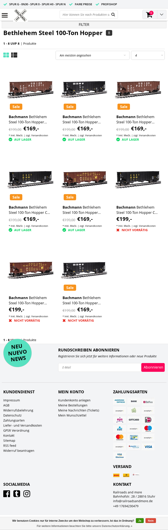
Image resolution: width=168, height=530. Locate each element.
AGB (6, 405)
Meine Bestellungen (73, 405)
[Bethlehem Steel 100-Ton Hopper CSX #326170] (138, 179)
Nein (151, 520)
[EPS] (119, 420)
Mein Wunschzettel (72, 415)
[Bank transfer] (133, 402)
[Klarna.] (133, 429)
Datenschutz (12, 415)
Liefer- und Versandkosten (22, 425)
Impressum (11, 400)
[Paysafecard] (133, 446)
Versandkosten (39, 135)
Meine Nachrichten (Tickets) (78, 410)
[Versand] (116, 475)
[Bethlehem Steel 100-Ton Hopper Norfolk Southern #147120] (84, 270)
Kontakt (8, 435)
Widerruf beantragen (18, 450)
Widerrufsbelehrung (18, 410)
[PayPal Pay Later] (119, 446)
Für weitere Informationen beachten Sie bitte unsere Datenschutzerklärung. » (84, 526)
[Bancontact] (133, 437)
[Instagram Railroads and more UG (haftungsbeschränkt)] (26, 495)
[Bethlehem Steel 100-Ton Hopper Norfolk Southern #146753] (84, 89)
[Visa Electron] (119, 455)
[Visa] (148, 446)
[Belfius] (148, 402)
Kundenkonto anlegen (74, 400)
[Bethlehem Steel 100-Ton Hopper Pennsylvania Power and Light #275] (30, 270)
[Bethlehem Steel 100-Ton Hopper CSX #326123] (30, 179)
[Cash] (133, 411)
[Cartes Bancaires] (119, 411)
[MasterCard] (119, 437)
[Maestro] (148, 429)
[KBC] (119, 429)
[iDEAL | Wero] (148, 420)
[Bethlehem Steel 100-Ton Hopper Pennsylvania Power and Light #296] (84, 179)
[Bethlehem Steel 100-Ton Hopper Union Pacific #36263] (30, 89)
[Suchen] (113, 14)
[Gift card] (133, 420)
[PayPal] (148, 437)
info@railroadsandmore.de (133, 501)
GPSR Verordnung (16, 430)
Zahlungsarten (14, 420)
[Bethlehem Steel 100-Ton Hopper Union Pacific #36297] (138, 89)
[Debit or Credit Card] (148, 411)
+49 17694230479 (125, 506)
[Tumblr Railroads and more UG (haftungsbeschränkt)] (16, 495)
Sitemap (9, 440)
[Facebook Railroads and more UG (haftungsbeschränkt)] (6, 495)
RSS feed (9, 445)
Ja (139, 520)
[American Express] (119, 402)
